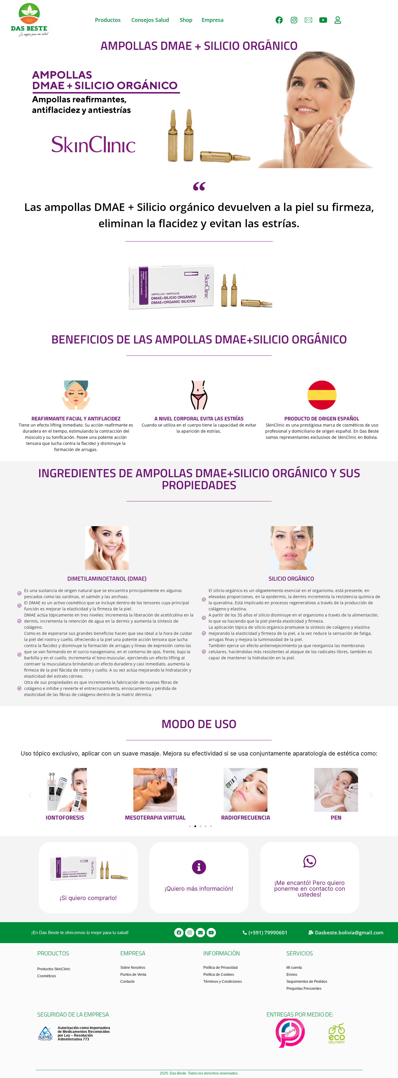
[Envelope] (200, 932)
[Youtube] (323, 20)
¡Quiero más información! (199, 888)
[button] (30, 795)
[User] (337, 20)
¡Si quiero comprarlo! (88, 897)
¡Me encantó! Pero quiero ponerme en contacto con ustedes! (309, 888)
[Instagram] (294, 20)
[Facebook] (279, 20)
